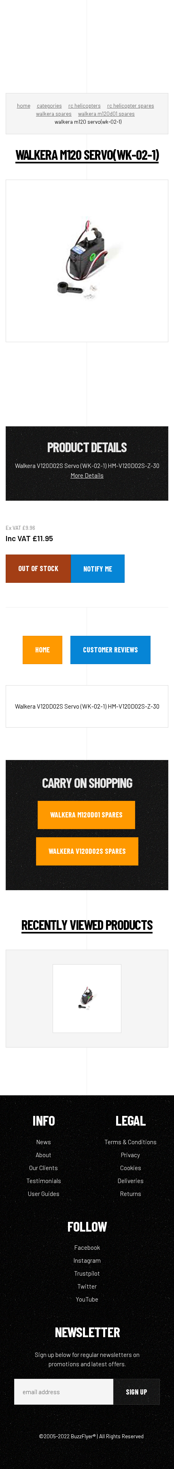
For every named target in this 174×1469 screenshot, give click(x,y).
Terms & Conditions (130, 1141)
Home (23, 105)
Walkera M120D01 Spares (106, 113)
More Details (87, 475)
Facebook (87, 1247)
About (43, 1154)
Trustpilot (87, 1273)
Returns (130, 1193)
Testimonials (43, 1180)
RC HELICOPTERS (84, 105)
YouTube (87, 1299)
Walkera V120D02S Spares (87, 851)
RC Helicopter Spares (130, 105)
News (43, 1141)
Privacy (130, 1154)
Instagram (87, 1260)
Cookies (130, 1167)
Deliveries (130, 1180)
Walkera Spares (54, 113)
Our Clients (43, 1167)
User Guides (43, 1193)
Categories (49, 105)
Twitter (87, 1286)
